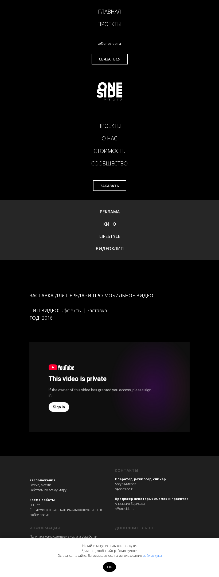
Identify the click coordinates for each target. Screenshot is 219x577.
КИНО (109, 224)
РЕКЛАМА (110, 212)
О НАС (109, 138)
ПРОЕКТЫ (109, 24)
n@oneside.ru (125, 508)
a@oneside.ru (124, 489)
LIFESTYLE (109, 236)
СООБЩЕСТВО (109, 163)
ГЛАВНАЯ (109, 11)
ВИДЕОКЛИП (110, 248)
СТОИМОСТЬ (110, 151)
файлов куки (152, 555)
